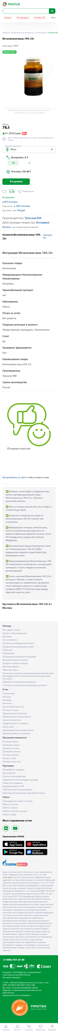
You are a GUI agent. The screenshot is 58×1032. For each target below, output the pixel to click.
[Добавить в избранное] (4, 191)
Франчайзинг (9, 773)
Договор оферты (11, 667)
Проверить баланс (12, 752)
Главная (5, 33)
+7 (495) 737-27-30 (13, 960)
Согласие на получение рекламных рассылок (25, 685)
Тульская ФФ (33, 218)
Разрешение (9, 653)
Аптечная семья (10, 742)
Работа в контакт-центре (15, 811)
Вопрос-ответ (9, 758)
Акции (8, 18)
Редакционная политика (15, 713)
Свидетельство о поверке (15, 723)
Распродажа (23, 18)
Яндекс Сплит (9, 52)
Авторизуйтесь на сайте (14, 477)
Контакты (7, 703)
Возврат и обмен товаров (15, 663)
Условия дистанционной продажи (19, 657)
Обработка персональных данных (19, 682)
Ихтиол (6, 227)
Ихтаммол (42, 222)
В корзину (16, 181)
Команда (7, 700)
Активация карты (11, 745)
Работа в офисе (10, 808)
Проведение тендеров (14, 770)
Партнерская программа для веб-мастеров (24, 793)
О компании (9, 693)
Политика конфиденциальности (18, 643)
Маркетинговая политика (15, 660)
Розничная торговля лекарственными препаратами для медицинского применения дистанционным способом (28, 676)
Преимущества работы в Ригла (18, 801)
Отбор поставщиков (13, 783)
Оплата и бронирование (15, 633)
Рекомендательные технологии (18, 730)
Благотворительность (13, 707)
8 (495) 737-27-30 (46, 891)
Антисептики (41, 33)
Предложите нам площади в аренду (20, 780)
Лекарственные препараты (22, 33)
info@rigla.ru (25, 995)
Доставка (7, 636)
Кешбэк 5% (39, 18)
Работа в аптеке (10, 804)
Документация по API (13, 786)
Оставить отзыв (10, 710)
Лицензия (7, 650)
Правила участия (11, 748)
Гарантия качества (12, 720)
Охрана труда (9, 814)
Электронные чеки (12, 762)
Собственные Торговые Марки (18, 790)
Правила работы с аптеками (16, 733)
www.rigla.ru (8, 877)
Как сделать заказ (11, 630)
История (7, 697)
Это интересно (10, 640)
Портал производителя (14, 776)
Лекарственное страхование (17, 717)
